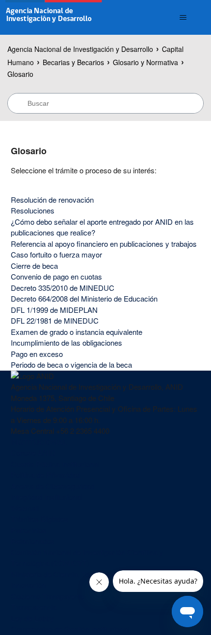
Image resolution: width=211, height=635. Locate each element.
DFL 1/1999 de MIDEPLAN (54, 310)
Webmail (25, 508)
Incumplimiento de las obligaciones (66, 342)
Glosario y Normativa (145, 62)
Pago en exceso (37, 354)
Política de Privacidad (45, 475)
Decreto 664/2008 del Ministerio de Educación (84, 298)
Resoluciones (32, 210)
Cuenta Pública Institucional (55, 464)
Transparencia (33, 607)
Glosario (20, 74)
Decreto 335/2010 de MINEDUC (62, 287)
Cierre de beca (34, 265)
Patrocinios (29, 530)
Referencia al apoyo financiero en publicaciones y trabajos (104, 243)
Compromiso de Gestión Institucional (70, 629)
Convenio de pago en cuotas (56, 276)
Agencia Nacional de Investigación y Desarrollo (80, 49)
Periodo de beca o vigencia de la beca (71, 364)
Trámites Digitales (39, 519)
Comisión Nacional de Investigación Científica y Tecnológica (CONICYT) (87, 557)
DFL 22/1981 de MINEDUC (55, 320)
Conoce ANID (33, 452)
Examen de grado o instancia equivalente (76, 332)
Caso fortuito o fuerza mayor (56, 254)
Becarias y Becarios (73, 62)
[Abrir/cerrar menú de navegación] (183, 17)
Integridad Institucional (46, 497)
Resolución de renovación (52, 199)
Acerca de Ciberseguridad (52, 486)
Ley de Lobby (32, 618)
